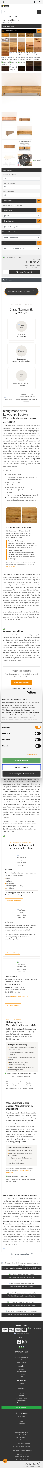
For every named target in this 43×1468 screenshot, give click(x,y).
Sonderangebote (21, 1400)
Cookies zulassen (21, 760)
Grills (18, 1170)
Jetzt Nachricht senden (21, 683)
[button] (22, 31)
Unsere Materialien (21, 1360)
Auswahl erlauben (21, 767)
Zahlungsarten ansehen (14, 900)
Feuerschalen (25, 1170)
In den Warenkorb (25, 272)
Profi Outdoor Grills (21, 1398)
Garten (22, 1393)
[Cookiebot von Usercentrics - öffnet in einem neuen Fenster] (27, 692)
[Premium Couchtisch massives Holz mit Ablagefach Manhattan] (22, 1264)
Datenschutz (21, 1423)
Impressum (21, 1416)
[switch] (38, 733)
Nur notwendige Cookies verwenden (21, 774)
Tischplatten (21, 1388)
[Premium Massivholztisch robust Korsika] (21, 1293)
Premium (19, 205)
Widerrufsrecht (21, 1362)
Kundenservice (11, 976)
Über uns (21, 1419)
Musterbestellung (21, 1371)
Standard (8, 205)
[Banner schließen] (40, 692)
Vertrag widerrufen (21, 1407)
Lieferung (9, 922)
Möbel (21, 1386)
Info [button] (39, 201)
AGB (21, 1421)
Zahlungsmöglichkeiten (21, 1357)
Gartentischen (10, 566)
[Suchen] (39, 12)
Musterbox (15, 645)
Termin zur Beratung (13, 1005)
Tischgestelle (21, 1391)
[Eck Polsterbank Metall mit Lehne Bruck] (22, 1302)
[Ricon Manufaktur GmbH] (12, 257)
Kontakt (21, 1369)
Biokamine (9, 1172)
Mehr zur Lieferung (12, 953)
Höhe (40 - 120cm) (9, 183)
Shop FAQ (21, 1383)
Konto (21, 1376)
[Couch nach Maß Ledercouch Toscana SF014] (21, 1311)
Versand (21, 1355)
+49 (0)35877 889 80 (24, 688)
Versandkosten (36, 265)
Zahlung (8, 869)
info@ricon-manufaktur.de (19, 997)
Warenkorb (21, 1374)
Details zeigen (32, 754)
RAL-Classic (20, 802)
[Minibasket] (39, 2)
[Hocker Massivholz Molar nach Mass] (21, 1274)
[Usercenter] (35, 2)
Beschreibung (7, 280)
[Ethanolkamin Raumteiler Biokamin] (21, 1283)
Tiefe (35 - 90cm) (8, 191)
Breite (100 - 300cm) (9, 175)
